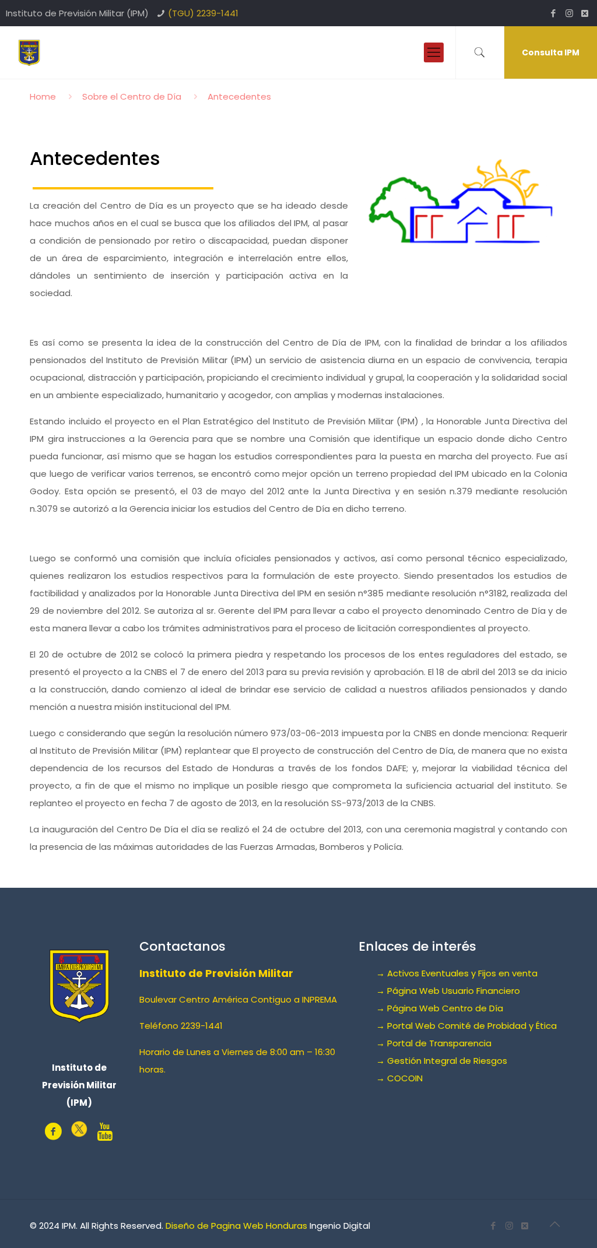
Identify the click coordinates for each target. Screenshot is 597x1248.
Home (43, 96)
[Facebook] (553, 13)
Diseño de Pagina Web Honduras (236, 1225)
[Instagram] (569, 13)
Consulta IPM (551, 52)
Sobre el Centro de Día (131, 96)
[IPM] (29, 52)
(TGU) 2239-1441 (203, 13)
